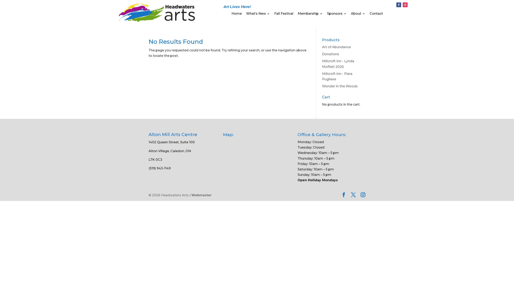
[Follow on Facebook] (398, 4)
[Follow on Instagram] (405, 4)
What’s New (256, 13)
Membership (308, 13)
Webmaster (201, 195)
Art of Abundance (336, 47)
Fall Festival (283, 13)
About (356, 13)
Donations (330, 54)
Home (237, 13)
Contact (376, 13)
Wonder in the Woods (340, 86)
